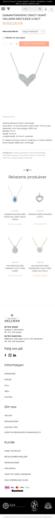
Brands (24, 153)
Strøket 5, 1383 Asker (14, 330)
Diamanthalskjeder (37, 153)
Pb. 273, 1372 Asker (12, 332)
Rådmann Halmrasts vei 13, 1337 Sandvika (23, 339)
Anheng (16, 153)
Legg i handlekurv (34, 44)
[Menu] (3, 9)
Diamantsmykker (11, 155)
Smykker (28, 158)
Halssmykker (17, 158)
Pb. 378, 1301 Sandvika (14, 342)
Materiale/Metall (10, 32)
